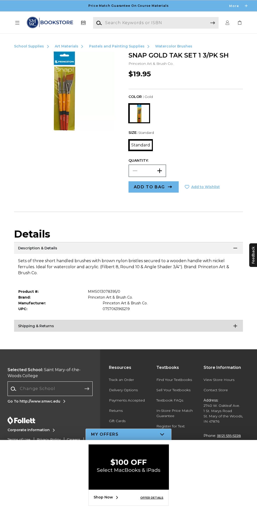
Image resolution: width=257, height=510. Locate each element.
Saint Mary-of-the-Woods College (44, 372)
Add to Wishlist (205, 187)
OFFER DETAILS (151, 497)
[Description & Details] (128, 248)
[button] (128, 5)
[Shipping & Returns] (128, 326)
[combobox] (50, 388)
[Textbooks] (83, 23)
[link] (239, 23)
